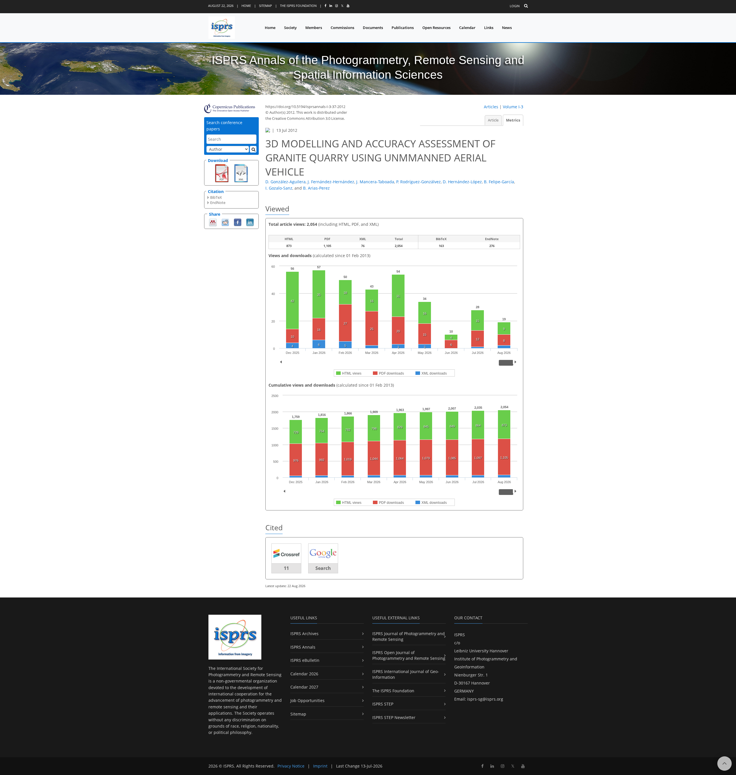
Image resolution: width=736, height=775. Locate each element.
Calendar (467, 27)
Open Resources (436, 27)
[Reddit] (225, 222)
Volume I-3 (513, 106)
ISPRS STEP (382, 704)
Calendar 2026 (304, 673)
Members (313, 27)
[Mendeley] (213, 222)
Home (246, 5)
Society (290, 27)
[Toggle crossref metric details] (286, 553)
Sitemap (265, 5)
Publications (403, 27)
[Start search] (253, 149)
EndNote (217, 202)
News (507, 27)
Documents (373, 27)
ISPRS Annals (302, 647)
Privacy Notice (290, 766)
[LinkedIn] (250, 222)
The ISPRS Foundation (298, 5)
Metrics (513, 120)
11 (286, 568)
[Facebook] (237, 222)
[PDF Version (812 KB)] (222, 172)
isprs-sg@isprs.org (485, 699)
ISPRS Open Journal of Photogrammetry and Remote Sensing (408, 655)
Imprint (320, 766)
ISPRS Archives (304, 633)
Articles (491, 106)
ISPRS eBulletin (304, 660)
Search (323, 568)
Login (515, 6)
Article (493, 120)
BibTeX (216, 197)
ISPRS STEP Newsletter (393, 717)
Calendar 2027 (304, 687)
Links (488, 27)
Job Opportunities (307, 700)
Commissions (342, 27)
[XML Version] (241, 172)
